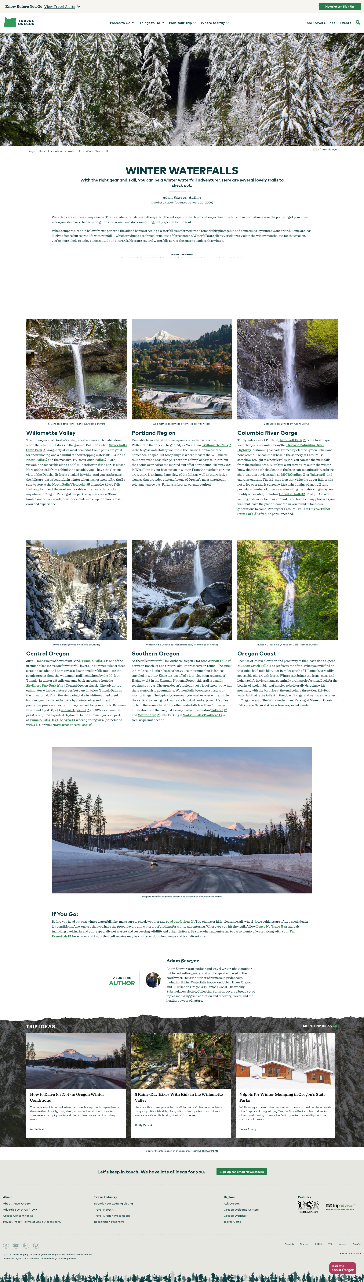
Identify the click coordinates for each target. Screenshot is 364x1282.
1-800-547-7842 (31, 1258)
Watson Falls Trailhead (202, 715)
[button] (342, 1268)
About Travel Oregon (17, 1203)
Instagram (26, 1246)
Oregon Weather (235, 1215)
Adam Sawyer (182, 961)
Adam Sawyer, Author (182, 197)
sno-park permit (75, 710)
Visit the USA (308, 1207)
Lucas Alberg (247, 1129)
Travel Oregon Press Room (112, 1215)
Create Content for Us (18, 1215)
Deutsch (304, 1244)
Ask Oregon (232, 1203)
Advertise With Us (20, 1209)
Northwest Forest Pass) (72, 725)
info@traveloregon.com (63, 1258)
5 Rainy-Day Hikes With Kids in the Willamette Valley (179, 1097)
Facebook (6, 1246)
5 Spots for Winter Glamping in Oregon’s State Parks (282, 1097)
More (33, 1119)
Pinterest (36, 1246)
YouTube (16, 1246)
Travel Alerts (232, 1221)
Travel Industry (104, 1209)
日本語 (318, 1244)
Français (289, 1244)
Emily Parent (143, 1125)
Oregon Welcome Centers (241, 1209)
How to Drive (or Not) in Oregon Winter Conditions (67, 1097)
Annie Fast (37, 1129)
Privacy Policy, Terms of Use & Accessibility (32, 1221)
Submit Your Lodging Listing (113, 1203)
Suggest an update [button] (207, 1151)
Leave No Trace (270, 926)
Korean (342, 1244)
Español (356, 1244)
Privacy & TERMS (350, 1253)
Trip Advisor (340, 1207)
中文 (330, 1244)
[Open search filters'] (358, 22)
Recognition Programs (109, 1221)
